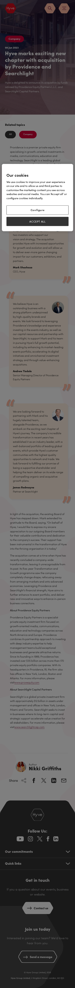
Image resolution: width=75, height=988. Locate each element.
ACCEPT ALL (37, 221)
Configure (38, 210)
